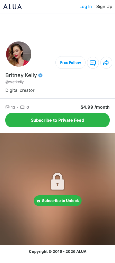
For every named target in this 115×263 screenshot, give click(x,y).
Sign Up (104, 6)
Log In (85, 6)
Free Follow (70, 62)
